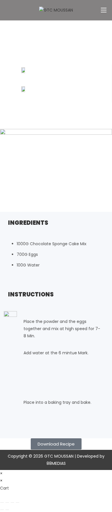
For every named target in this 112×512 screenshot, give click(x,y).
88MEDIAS (56, 463)
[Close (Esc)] (18, 502)
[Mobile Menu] (104, 10)
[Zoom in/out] (2, 502)
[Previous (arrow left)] (2, 509)
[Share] (12, 502)
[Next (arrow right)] (7, 509)
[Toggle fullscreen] (7, 502)
